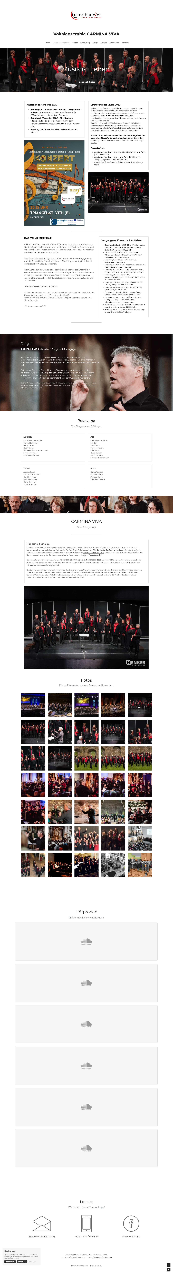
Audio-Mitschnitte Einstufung (132, 152)
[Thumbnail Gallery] (33, 705)
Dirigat (75, 43)
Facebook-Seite (86, 82)
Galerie (104, 43)
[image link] (42, 1223)
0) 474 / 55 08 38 (89, 1236)
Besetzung (85, 43)
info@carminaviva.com (42, 1236)
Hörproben (114, 43)
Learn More (14, 1258)
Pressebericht (95, 555)
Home (47, 43)
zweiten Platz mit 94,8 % (93, 552)
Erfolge (95, 43)
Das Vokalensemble (61, 43)
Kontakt (125, 43)
